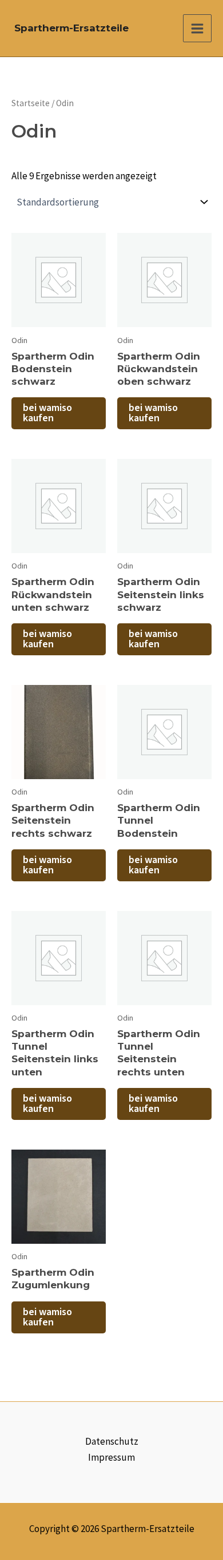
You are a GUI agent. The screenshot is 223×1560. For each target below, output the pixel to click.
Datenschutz (111, 1441)
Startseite (30, 103)
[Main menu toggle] (197, 28)
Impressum (111, 1457)
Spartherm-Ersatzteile (71, 28)
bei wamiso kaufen (47, 413)
